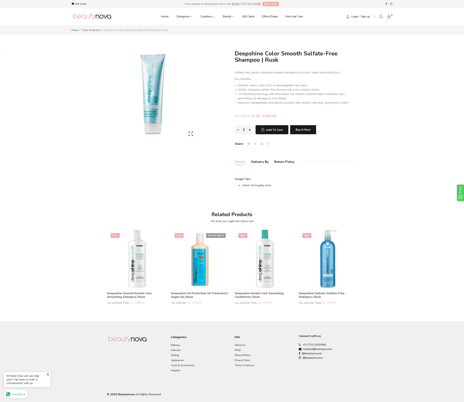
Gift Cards (80, 4)
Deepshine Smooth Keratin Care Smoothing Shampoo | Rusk (129, 295)
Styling (175, 355)
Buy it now (303, 130)
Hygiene (175, 370)
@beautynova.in (311, 353)
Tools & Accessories (182, 365)
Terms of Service (244, 365)
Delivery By (260, 162)
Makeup (175, 345)
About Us (240, 345)
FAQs (238, 350)
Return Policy (284, 162)
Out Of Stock (216, 235)
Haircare (176, 350)
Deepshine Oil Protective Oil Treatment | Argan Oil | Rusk (199, 295)
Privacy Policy (242, 360)
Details (240, 162)
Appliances (177, 360)
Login (354, 16)
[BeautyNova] (92, 16)
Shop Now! (270, 4)
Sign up (365, 16)
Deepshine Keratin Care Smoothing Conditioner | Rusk (259, 295)
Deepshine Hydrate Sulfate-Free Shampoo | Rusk (322, 295)
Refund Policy (242, 355)
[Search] (381, 17)
